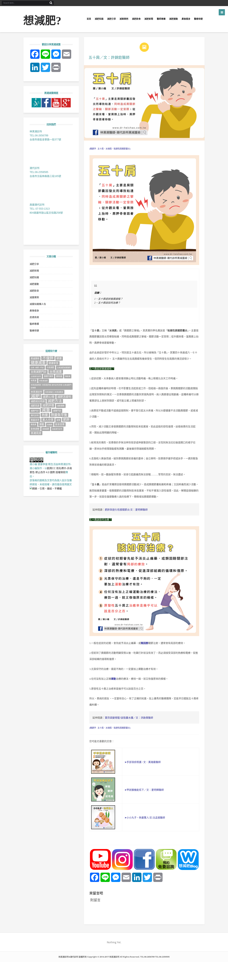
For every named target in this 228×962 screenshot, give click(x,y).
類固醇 (144, 643)
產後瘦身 (186, 19)
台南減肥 (50, 367)
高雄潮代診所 (57, 429)
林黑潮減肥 (43, 381)
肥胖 (66, 419)
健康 (59, 358)
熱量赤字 (35, 420)
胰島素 (33, 425)
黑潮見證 (36, 433)
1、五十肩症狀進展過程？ (108, 298)
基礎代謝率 (48, 376)
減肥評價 (48, 405)
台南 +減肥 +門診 (37, 367)
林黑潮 (33, 381)
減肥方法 (55, 401)
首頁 (89, 19)
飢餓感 (49, 425)
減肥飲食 (136, 19)
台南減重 (55, 371)
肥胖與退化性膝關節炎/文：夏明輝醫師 (126, 509)
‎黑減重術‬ (35, 358)
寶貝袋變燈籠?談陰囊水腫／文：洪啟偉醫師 (129, 717)
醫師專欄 (161, 19)
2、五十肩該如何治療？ (107, 302)
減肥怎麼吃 (64, 396)
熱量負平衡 (59, 415)
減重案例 (124, 19)
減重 (46, 410)
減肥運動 (173, 19)
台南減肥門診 (39, 371)
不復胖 (48, 358)
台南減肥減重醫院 (64, 367)
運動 (113, 678)
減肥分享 (111, 19)
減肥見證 (35, 405)
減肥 (35, 396)
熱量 (45, 415)
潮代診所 (35, 415)
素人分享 (48, 419)
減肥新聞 (148, 19)
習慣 (58, 420)
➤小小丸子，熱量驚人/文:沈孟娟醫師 (145, 817)
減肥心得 (48, 396)
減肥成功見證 (38, 401)
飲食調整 (35, 429)
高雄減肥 (45, 429)
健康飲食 (53, 363)
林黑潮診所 (36, 392)
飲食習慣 (60, 424)
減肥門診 (35, 411)
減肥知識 (99, 19)
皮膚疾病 (34, 317)
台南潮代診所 (36, 376)
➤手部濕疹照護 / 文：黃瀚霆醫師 (142, 762)
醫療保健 (198, 19)
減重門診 (57, 411)
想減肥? (42, 21)
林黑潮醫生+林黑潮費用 (54, 392)
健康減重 (38, 363)
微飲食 (67, 376)
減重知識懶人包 (38, 304)
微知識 (59, 376)
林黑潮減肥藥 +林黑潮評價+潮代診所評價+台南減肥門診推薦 (51, 386)
